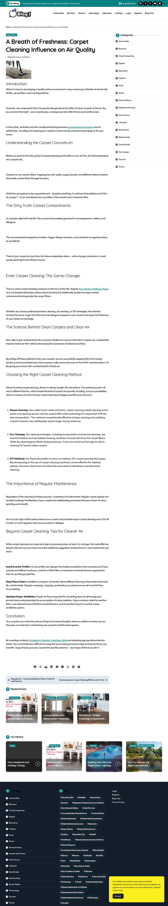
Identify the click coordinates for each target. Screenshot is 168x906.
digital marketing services (72, 824)
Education (107, 13)
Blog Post (149, 13)
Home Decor (11, 35)
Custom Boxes (98, 813)
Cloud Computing (126, 56)
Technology (94, 13)
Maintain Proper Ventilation (19, 57)
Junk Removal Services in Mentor (75, 850)
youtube (65, 903)
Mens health (99, 850)
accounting (95, 797)
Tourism (81, 13)
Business (71, 13)
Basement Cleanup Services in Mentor (89, 803)
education (93, 824)
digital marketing (69, 818)
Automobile (58, 13)
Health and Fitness (127, 107)
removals (66, 866)
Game (121, 93)
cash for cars (89, 808)
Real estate (75, 861)
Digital (122, 63)
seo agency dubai (82, 866)
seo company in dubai (71, 871)
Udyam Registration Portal (72, 897)
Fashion (122, 78)
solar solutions (68, 876)
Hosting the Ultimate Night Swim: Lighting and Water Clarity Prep (99, 767)
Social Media (124, 144)
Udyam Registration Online (72, 892)
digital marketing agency (92, 818)
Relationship (124, 137)
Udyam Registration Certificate (74, 887)
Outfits (100, 855)
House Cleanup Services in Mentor (90, 839)
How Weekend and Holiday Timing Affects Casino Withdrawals (18, 767)
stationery (83, 876)
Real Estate (62, 698)
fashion (65, 834)
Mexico (65, 855)
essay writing (67, 829)
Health (93, 834)
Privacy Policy (118, 802)
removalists (90, 861)
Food (121, 85)
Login (128, 13)
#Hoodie (82, 797)
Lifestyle (119, 13)
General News (125, 100)
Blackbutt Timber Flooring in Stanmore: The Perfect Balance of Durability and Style (92, 720)
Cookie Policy (118, 890)
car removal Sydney (70, 808)
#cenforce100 (67, 797)
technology (66, 882)
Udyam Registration (95, 882)
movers (76, 855)
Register (138, 13)
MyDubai (88, 855)
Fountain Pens (79, 834)
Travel (121, 166)
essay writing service (86, 829)
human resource (68, 845)
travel (79, 882)
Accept (118, 896)
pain (63, 861)
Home (8, 27)
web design (93, 897)
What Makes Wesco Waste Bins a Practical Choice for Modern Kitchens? (21, 720)
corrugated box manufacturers (74, 813)
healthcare (66, 839)
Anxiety (65, 803)
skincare (88, 871)
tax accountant (99, 876)
